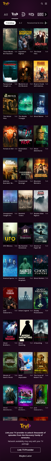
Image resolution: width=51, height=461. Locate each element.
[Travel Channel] (6, 3)
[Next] (45, 14)
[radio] (6, 14)
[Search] (41, 4)
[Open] (46, 4)
